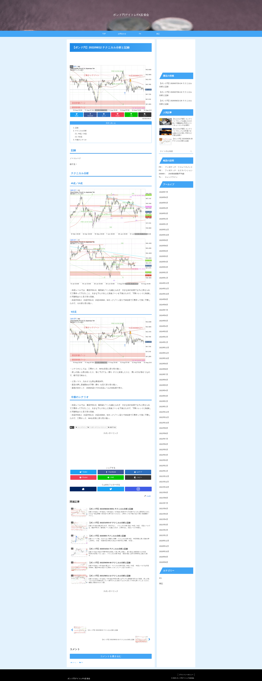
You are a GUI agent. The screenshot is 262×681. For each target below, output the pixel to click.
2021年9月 (163, 492)
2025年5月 (163, 256)
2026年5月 (163, 203)
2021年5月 (163, 514)
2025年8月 (163, 246)
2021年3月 (163, 525)
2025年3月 (163, 267)
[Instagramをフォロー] (138, 489)
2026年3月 (163, 213)
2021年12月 (164, 476)
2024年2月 (163, 337)
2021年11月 (164, 482)
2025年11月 (164, 230)
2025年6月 (163, 251)
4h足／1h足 (82, 134)
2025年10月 (164, 235)
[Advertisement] (111, 58)
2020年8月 (163, 562)
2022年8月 (163, 433)
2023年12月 (164, 348)
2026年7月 (163, 192)
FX (73, 427)
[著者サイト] (83, 489)
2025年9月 (163, 240)
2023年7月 (163, 374)
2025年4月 (163, 262)
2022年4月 (163, 455)
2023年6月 (163, 380)
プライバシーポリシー (186, 674)
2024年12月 (164, 283)
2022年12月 (164, 412)
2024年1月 (163, 342)
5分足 (80, 137)
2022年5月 (163, 450)
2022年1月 (163, 471)
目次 (108, 123)
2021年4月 (163, 519)
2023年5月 (163, 385)
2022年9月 (163, 428)
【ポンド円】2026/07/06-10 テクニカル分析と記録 (175, 93)
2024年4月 (163, 326)
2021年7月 (163, 503)
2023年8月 (163, 369)
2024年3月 (163, 332)
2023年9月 (163, 364)
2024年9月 (163, 299)
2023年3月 (163, 396)
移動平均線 (113, 427)
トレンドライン (81, 427)
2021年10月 (164, 487)
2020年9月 (163, 557)
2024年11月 (164, 289)
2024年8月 (163, 305)
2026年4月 (163, 208)
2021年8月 (163, 498)
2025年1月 (163, 278)
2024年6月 (163, 315)
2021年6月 (163, 509)
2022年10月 (164, 423)
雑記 (161, 584)
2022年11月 (164, 417)
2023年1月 (163, 407)
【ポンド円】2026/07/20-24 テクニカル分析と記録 (175, 85)
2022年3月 (163, 460)
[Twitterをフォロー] (110, 489)
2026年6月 (163, 197)
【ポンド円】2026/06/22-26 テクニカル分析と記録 (175, 102)
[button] (191, 151)
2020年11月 (164, 546)
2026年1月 (163, 224)
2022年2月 (163, 466)
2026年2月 (163, 219)
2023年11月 (164, 353)
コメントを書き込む (110, 656)
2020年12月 (164, 541)
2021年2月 (163, 530)
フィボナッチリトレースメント (97, 427)
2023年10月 (164, 358)
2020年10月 (164, 552)
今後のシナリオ (81, 140)
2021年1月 (163, 535)
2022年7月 (163, 439)
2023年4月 (163, 391)
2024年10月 (164, 294)
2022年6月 (163, 444)
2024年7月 (163, 310)
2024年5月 (163, 321)
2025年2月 (163, 272)
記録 (76, 128)
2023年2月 (163, 401)
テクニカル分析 (81, 131)
